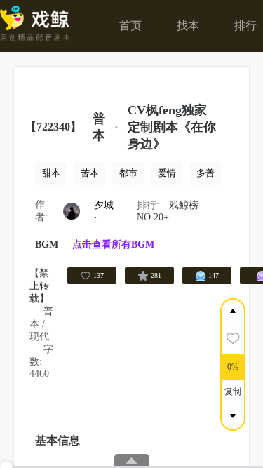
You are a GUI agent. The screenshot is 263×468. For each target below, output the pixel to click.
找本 (188, 26)
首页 (130, 26)
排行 (245, 26)
